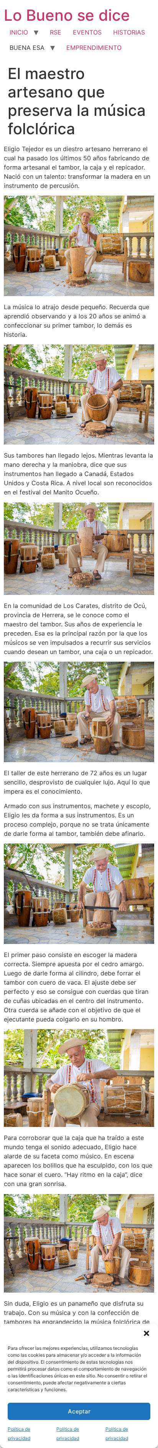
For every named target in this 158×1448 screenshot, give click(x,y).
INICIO (19, 32)
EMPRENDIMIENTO (94, 47)
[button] (146, 1333)
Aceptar (79, 1411)
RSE (55, 32)
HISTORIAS (129, 32)
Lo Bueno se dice (67, 15)
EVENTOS (87, 32)
